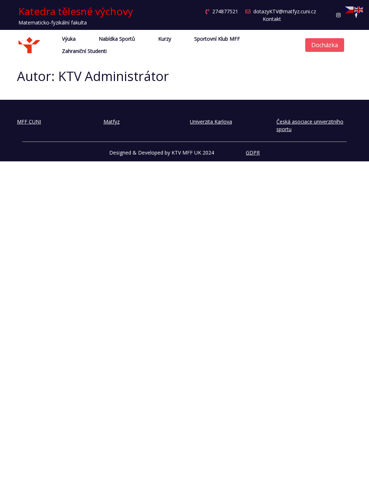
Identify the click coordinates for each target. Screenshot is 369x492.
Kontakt (272, 18)
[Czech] (349, 9)
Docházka (324, 45)
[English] (359, 9)
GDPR (253, 152)
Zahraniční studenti (84, 51)
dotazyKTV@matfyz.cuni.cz (284, 11)
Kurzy (164, 38)
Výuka (69, 38)
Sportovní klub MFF (217, 38)
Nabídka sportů (117, 38)
